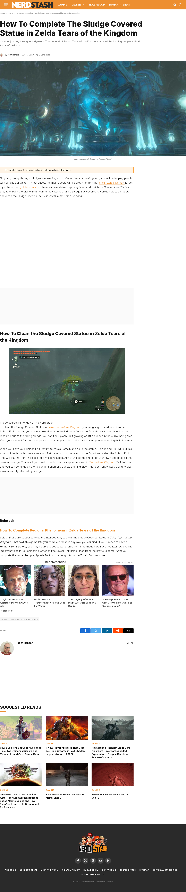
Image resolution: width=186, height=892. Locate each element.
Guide (4, 619)
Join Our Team (28, 870)
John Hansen (13, 55)
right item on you (29, 187)
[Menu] (6, 4)
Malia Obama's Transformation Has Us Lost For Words (49, 602)
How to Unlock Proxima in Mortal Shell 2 (110, 796)
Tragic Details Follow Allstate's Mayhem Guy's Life (14, 602)
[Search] (175, 4)
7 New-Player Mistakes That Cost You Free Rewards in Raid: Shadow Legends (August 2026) (65, 751)
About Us (10, 870)
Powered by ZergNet (125, 562)
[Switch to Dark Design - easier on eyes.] (180, 4)
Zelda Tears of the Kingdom (64, 427)
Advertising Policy (92, 874)
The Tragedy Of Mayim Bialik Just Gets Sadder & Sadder (82, 602)
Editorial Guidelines (165, 870)
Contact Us (109, 870)
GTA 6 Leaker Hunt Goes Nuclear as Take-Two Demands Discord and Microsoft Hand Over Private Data (20, 751)
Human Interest (120, 4)
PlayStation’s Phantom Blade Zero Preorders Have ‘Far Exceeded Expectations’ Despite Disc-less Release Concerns (111, 752)
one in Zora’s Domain (112, 182)
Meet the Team (49, 870)
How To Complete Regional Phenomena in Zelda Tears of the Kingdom (57, 530)
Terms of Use (128, 870)
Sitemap (144, 870)
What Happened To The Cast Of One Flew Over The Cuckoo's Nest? (117, 602)
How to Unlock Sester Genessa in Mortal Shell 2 (65, 796)
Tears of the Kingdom (102, 462)
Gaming (62, 4)
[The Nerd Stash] (32, 4)
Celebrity (78, 4)
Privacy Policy (71, 870)
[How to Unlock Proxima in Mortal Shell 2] (113, 774)
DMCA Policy (90, 870)
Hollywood (97, 4)
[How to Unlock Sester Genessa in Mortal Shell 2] (67, 774)
